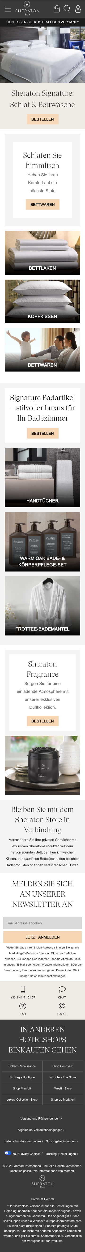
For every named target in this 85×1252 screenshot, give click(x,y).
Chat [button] (62, 997)
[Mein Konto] (78, 9)
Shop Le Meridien (63, 1099)
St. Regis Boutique (22, 1077)
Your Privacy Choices (25, 1153)
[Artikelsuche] (67, 9)
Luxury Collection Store (22, 1099)
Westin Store (63, 1088)
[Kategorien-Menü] (8, 9)
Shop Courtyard (62, 1066)
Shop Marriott (22, 1088)
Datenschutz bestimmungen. (48, 976)
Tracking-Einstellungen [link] (60, 1154)
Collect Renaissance (22, 1066)
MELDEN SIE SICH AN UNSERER (42, 894)
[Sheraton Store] (29, 9)
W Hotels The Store (63, 1077)
